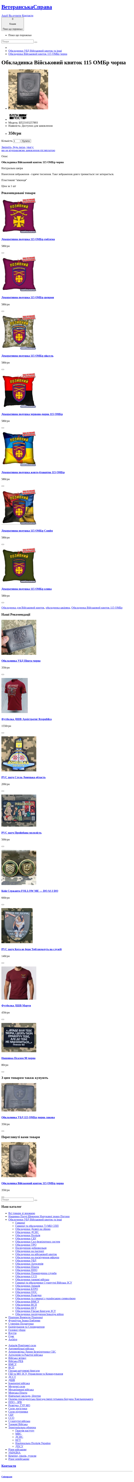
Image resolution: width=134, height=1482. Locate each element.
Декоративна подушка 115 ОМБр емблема (28, 239)
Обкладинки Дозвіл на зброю (32, 1228)
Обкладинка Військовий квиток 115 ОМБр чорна (37, 53)
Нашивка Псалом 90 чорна (18, 1058)
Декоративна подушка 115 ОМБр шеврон (27, 297)
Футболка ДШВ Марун (16, 1005)
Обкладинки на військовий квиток (36, 1254)
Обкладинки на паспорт (29, 1251)
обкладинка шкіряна (58, 607)
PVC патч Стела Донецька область (23, 777)
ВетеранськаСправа (26, 7)
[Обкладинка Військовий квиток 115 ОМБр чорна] (28, 108)
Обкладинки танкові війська (32, 1279)
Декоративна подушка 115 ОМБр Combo (27, 530)
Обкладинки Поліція (27, 1235)
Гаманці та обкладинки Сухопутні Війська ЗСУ (43, 1282)
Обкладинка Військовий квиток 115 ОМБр (96, 607)
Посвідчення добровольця (30, 1247)
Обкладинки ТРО (25, 1244)
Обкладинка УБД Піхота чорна (20, 660)
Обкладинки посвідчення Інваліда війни (39, 1314)
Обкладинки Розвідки (28, 1295)
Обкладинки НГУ (26, 1307)
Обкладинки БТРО (26, 1288)
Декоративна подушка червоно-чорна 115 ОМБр (32, 414)
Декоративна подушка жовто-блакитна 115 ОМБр (33, 472)
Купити (26, 141)
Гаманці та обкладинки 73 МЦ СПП (37, 1225)
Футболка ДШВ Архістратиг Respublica (26, 719)
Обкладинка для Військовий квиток (22, 607)
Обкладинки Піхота (27, 1266)
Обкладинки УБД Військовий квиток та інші (35, 50)
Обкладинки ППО (26, 1270)
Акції (4, 15)
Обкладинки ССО (26, 1276)
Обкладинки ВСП (26, 1304)
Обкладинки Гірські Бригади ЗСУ (35, 1311)
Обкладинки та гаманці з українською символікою (45, 1298)
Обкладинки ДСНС (27, 1232)
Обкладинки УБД (25, 1260)
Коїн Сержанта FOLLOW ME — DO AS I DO (29, 890)
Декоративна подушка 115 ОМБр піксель (27, 355)
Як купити (15, 15)
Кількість (6, 140)
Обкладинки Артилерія (29, 1263)
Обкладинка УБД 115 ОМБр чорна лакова (28, 1117)
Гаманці (20, 1222)
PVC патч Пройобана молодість (21, 832)
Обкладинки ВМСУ (27, 1301)
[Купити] (2, 252)
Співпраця (6, 1476)
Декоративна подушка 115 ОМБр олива (26, 588)
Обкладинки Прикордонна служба (36, 1273)
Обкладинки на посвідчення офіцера (37, 1257)
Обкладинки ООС (26, 1292)
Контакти (27, 15)
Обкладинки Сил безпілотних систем (37, 1241)
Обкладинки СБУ (25, 1238)
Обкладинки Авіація (27, 1285)
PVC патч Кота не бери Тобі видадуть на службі (31, 949)
